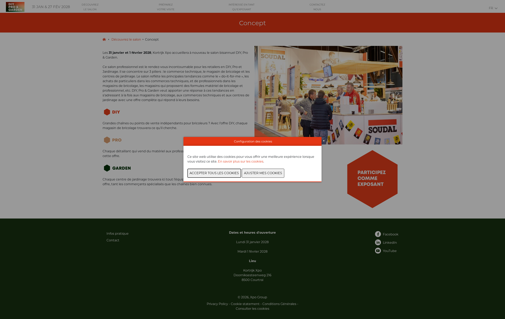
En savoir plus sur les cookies (240, 161)
